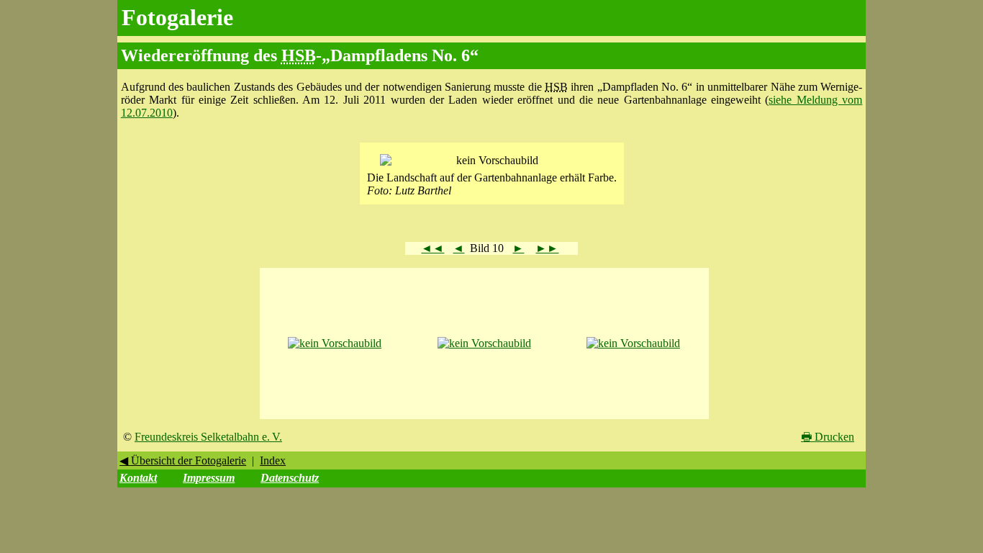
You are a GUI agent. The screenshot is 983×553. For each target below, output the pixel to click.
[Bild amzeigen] (334, 343)
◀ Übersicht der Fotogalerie (182, 460)
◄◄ (432, 248)
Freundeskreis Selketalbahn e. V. (208, 437)
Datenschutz (290, 478)
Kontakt (138, 478)
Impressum (209, 478)
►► (546, 248)
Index (273, 460)
